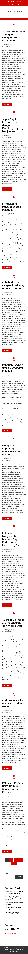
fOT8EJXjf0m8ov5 (9, 44)
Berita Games (8, 46)
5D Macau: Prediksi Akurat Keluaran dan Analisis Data (13, 623)
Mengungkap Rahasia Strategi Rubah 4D (11, 207)
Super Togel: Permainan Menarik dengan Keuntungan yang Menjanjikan (13, 897)
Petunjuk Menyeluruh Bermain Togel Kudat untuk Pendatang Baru (11, 539)
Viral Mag (18, 949)
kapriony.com (14, 11)
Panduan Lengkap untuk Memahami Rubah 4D (12, 368)
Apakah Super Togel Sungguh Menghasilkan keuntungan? (13, 36)
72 (20, 860)
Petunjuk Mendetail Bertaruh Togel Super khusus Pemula (13, 787)
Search (7, 874)
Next (14, 864)
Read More (7, 104)
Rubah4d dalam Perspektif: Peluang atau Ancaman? (13, 285)
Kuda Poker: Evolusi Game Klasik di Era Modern (13, 703)
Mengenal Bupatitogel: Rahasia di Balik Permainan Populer (13, 450)
